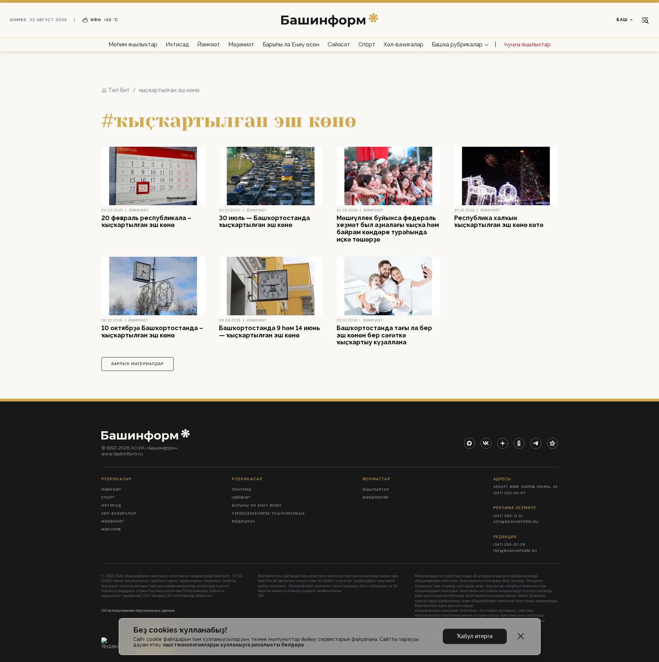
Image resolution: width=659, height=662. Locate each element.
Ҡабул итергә (475, 636)
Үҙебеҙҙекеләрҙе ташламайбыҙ (268, 513)
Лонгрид (241, 489)
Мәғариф (111, 529)
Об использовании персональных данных (138, 610)
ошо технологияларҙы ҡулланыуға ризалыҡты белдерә (233, 644)
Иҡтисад (177, 44)
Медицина (243, 521)
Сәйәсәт (339, 44)
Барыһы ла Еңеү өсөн (291, 44)
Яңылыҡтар (376, 489)
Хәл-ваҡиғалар (403, 44)
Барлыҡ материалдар (137, 364)
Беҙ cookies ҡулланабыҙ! (180, 630)
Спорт (366, 44)
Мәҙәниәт (241, 44)
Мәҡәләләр (375, 497)
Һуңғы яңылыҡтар (527, 44)
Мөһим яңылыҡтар (133, 44)
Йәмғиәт (208, 44)
